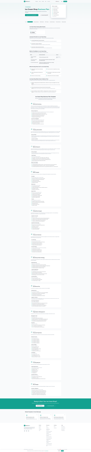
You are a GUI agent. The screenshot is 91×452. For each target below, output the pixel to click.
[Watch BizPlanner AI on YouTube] (26, 431)
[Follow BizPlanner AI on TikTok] (28, 431)
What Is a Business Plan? (49, 443)
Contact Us (48, 1)
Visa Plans (43, 1)
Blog (45, 1)
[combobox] (57, 1)
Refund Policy (63, 429)
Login (61, 1)
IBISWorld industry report (33, 33)
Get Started (65, 1)
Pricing (40, 1)
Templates (36, 1)
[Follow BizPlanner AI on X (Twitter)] (24, 431)
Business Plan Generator (49, 431)
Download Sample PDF (50, 405)
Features (40, 426)
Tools (39, 430)
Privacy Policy (63, 426)
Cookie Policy (63, 430)
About (54, 426)
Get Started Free (39, 405)
